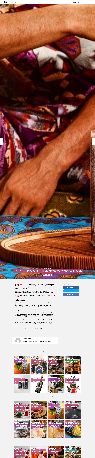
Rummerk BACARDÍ (19, 284)
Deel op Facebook (71, 287)
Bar (51, 351)
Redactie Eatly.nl (27, 338)
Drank (51, 442)
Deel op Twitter (72, 291)
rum (18, 291)
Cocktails (51, 396)
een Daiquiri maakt (30, 319)
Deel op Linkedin (71, 294)
